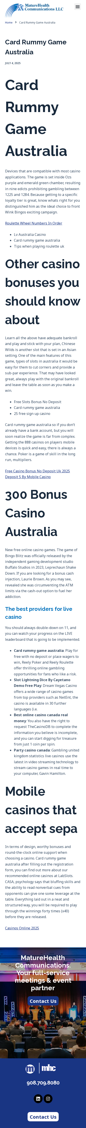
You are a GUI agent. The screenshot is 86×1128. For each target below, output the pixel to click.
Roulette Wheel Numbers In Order (33, 223)
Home (9, 22)
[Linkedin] (38, 1098)
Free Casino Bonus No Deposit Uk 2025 (37, 471)
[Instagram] (48, 1098)
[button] (77, 6)
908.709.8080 (43, 1082)
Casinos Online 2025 (22, 928)
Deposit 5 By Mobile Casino (28, 476)
